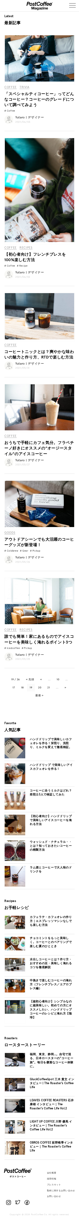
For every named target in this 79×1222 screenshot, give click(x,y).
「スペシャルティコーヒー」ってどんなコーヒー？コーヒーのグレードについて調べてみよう (39, 99)
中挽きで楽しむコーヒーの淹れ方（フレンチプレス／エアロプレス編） (51, 984)
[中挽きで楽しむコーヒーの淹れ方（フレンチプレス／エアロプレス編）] (15, 991)
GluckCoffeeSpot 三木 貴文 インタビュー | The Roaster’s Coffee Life (52, 1083)
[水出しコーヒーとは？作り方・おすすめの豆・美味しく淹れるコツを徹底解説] (15, 970)
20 (39, 687)
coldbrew (12, 551)
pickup (36, 551)
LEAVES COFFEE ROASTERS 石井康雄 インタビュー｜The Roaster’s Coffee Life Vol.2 (52, 1104)
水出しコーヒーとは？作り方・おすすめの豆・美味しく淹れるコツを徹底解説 (51, 963)
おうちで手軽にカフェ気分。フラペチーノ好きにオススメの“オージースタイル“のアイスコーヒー (39, 448)
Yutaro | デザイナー (29, 117)
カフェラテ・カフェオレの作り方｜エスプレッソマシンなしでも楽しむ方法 (51, 921)
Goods (9, 532)
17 (14, 687)
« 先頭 (30, 679)
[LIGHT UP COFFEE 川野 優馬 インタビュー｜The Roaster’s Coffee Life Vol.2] (15, 1133)
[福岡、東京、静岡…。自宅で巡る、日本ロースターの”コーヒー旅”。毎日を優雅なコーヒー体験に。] (15, 1065)
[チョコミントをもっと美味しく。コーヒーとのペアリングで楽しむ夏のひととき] (15, 949)
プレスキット (54, 1184)
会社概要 (51, 1173)
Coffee (10, 87)
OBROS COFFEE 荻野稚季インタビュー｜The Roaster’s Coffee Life (51, 1146)
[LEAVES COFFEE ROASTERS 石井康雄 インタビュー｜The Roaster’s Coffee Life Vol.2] (15, 1111)
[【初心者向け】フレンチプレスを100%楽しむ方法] (39, 241)
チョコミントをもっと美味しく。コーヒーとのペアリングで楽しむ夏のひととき (51, 942)
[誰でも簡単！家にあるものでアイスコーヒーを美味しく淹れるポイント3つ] (39, 623)
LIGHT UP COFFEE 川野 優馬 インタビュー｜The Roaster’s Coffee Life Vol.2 (51, 1125)
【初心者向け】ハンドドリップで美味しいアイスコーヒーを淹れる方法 (51, 820)
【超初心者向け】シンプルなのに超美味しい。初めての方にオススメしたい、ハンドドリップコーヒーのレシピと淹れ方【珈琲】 (51, 1009)
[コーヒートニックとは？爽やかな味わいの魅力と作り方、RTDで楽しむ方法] (39, 338)
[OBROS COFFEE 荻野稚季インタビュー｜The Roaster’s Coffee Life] (15, 1154)
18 (22, 687)
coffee (11, 111)
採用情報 (51, 1178)
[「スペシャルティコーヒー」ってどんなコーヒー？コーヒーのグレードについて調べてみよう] (39, 80)
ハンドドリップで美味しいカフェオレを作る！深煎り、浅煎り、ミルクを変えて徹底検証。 (51, 743)
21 (48, 687)
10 (58, 679)
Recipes (26, 247)
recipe (23, 266)
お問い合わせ (54, 1196)
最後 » (39, 695)
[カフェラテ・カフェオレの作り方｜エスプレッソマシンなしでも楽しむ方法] (15, 928)
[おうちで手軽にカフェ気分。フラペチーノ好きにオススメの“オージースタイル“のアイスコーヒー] (39, 429)
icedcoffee (13, 648)
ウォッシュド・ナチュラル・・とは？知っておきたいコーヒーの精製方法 (51, 846)
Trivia (24, 87)
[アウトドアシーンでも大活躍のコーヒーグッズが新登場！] (39, 526)
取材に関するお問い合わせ (61, 1190)
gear (25, 551)
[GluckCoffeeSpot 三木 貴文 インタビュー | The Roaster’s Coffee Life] (15, 1090)
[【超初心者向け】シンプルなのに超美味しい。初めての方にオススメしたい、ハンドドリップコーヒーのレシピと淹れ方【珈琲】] (15, 1013)
